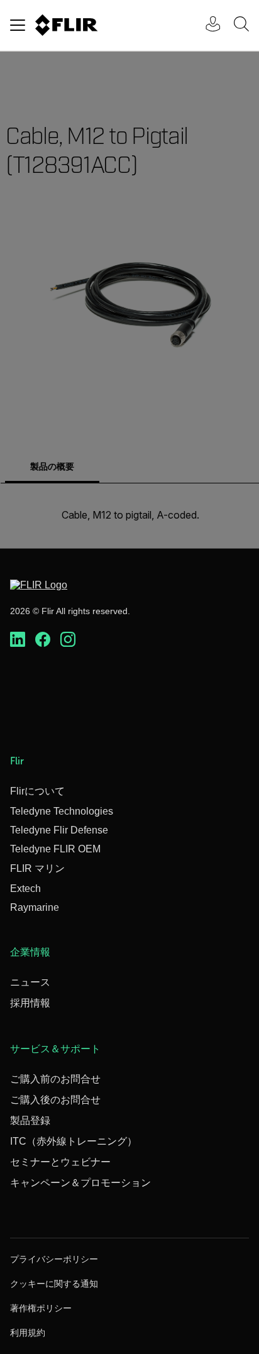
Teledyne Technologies (61, 811)
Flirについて (37, 791)
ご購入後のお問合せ (55, 1099)
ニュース (30, 982)
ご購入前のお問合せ (55, 1079)
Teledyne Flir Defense (59, 830)
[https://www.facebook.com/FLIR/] (42, 640)
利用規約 (27, 1333)
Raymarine (34, 907)
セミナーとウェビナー (60, 1162)
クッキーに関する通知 (54, 1284)
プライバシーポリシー (54, 1259)
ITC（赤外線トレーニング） (73, 1141)
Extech (25, 888)
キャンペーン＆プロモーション (80, 1182)
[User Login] (206, 25)
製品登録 (30, 1120)
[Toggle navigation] (17, 25)
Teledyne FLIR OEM (55, 849)
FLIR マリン (37, 868)
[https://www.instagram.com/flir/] (67, 640)
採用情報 (30, 1003)
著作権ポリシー (41, 1308)
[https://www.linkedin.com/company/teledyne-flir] (17, 640)
